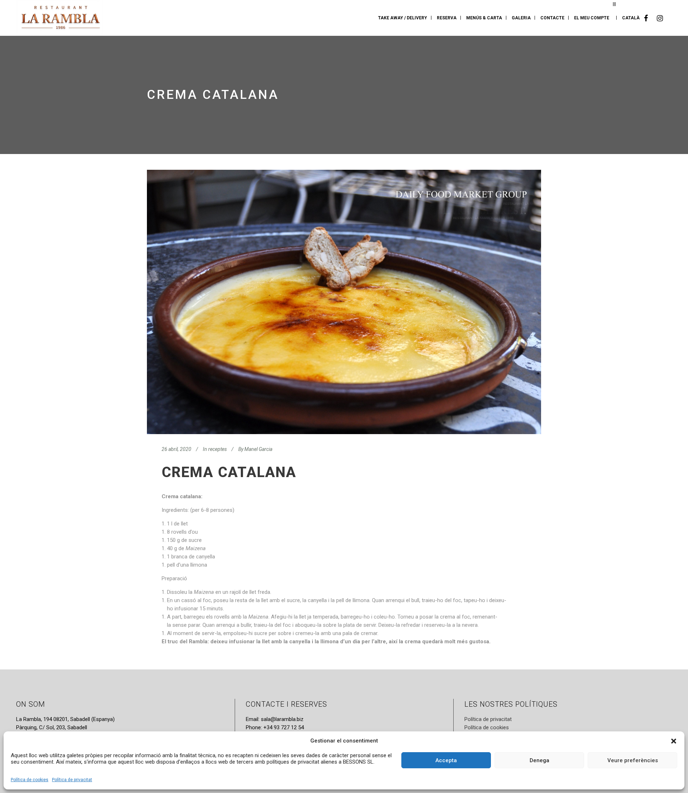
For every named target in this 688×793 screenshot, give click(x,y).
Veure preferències (632, 760)
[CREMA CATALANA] (344, 302)
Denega (539, 760)
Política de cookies (29, 779)
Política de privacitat (72, 779)
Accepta (446, 760)
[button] (673, 741)
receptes (217, 449)
